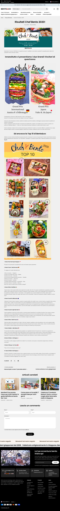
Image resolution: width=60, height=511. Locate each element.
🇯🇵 (12, 473)
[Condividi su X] (14, 360)
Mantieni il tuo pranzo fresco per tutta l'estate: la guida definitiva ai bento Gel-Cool (10, 395)
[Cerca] (47, 9)
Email (32, 409)
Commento (6, 416)
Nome (5, 409)
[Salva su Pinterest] (18, 360)
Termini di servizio (45, 465)
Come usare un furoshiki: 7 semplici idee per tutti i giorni (30, 394)
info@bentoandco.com (38, 472)
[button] (1, 5)
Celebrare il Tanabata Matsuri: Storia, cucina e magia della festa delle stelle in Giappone (49, 395)
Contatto (12, 2)
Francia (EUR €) (55, 1)
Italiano (46, 1)
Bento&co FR (6, 507)
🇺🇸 (5, 473)
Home (2, 17)
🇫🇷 (9, 473)
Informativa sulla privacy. (54, 465)
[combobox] (30, 9)
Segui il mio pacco (7, 1)
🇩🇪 (6, 473)
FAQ (2, 1)
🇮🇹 (11, 473)
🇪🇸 (8, 473)
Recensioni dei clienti (5, 2)
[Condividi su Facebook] (11, 360)
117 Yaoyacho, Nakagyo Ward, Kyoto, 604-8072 (53, 474)
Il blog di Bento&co (8, 17)
